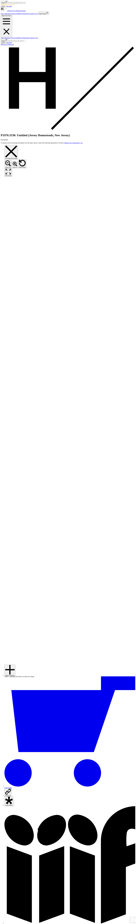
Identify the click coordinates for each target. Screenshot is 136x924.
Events (13, 13)
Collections (7, 13)
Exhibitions (18, 13)
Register (9, 6)
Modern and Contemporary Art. (73, 143)
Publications (26, 13)
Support (32, 13)
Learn (36, 13)
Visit (2, 13)
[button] (9, 670)
